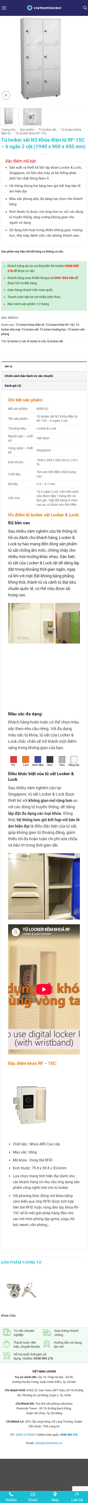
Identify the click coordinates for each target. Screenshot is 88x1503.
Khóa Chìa (8, 1315)
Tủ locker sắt (47, 129)
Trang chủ (8, 129)
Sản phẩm (27, 129)
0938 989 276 (43, 1358)
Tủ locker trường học (53, 329)
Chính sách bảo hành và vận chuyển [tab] (29, 376)
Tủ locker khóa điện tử (30, 324)
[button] (4, 7)
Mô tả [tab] (8, 366)
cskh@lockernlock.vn (48, 1443)
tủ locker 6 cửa (36, 341)
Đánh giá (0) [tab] (13, 385)
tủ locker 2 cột (16, 341)
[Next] (80, 60)
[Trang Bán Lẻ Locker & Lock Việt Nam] (44, 8)
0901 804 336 (64, 278)
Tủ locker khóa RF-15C (31, 133)
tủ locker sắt (55, 341)
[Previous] (7, 60)
